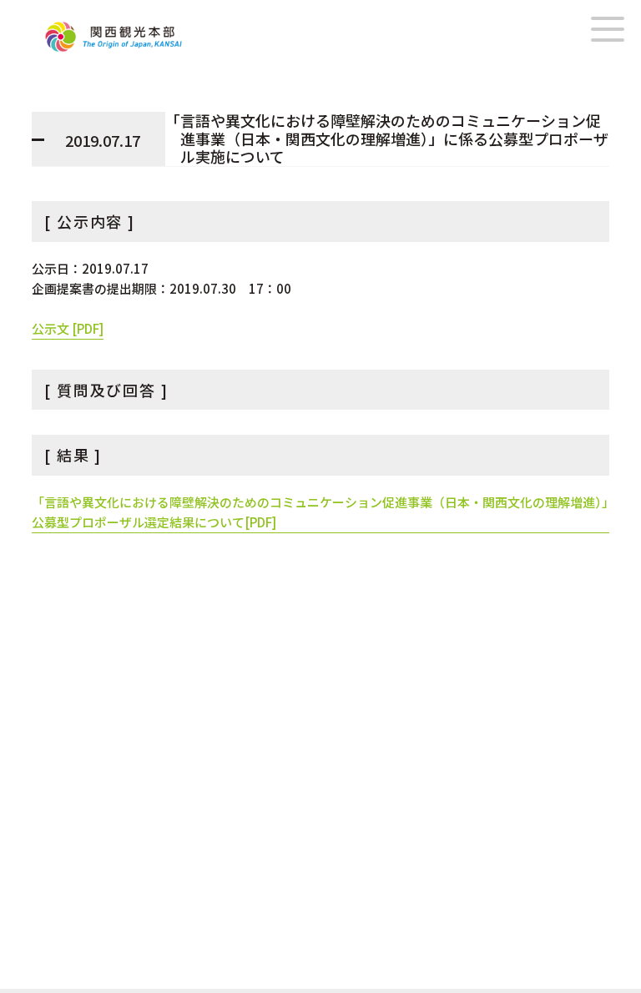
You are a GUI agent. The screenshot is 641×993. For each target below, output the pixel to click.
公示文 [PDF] (67, 328)
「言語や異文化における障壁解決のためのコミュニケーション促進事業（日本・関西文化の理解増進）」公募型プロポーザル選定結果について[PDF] (320, 512)
